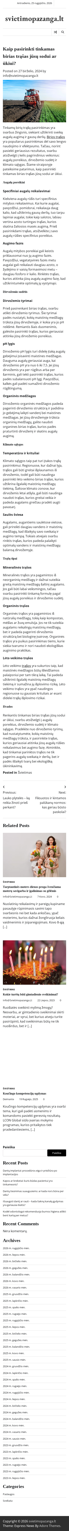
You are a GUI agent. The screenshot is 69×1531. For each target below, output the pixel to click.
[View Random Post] (55, 32)
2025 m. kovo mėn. (13, 1353)
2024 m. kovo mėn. (13, 1425)
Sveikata (7, 1500)
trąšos (26, 666)
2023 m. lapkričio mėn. (15, 1451)
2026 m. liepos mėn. (14, 1254)
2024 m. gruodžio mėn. (16, 1366)
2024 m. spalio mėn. (14, 1379)
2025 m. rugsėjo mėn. (15, 1314)
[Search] (62, 32)
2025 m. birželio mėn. (15, 1333)
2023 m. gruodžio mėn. (16, 1445)
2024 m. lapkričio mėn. (15, 1373)
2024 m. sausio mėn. (14, 1438)
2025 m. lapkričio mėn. (15, 1300)
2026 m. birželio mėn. (15, 1261)
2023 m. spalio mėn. (14, 1458)
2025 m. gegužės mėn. (15, 1340)
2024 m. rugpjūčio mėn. (16, 1392)
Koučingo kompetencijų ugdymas (24, 1093)
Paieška (9, 1147)
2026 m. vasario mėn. (15, 1287)
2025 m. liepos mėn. (14, 1327)
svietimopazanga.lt (34, 18)
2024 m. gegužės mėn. (15, 1412)
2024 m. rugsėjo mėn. (15, 1386)
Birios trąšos (56, 137)
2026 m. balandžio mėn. (16, 1274)
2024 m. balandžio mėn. (16, 1419)
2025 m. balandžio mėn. (16, 1346)
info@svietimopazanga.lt (20, 76)
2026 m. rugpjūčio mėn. (16, 1248)
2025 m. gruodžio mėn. (16, 1294)
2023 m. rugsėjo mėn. (15, 1464)
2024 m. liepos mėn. (14, 1399)
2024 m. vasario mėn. (15, 1432)
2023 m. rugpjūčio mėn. (16, 1471)
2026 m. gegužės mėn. (15, 1268)
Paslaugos (8, 1494)
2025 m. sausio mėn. (14, 1359)
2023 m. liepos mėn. (14, 1478)
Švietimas (25, 772)
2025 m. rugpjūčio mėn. (16, 1320)
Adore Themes (49, 1526)
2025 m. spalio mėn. (14, 1307)
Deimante (8, 1099)
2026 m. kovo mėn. (13, 1281)
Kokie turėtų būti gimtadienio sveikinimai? (30, 994)
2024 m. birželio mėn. (15, 1406)
